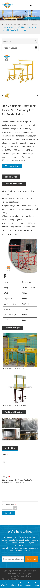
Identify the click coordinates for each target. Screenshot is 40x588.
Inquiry (36, 585)
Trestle (34, 24)
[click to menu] (36, 5)
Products (25, 24)
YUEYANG (15, 579)
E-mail (20, 585)
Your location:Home (12, 24)
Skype (13, 585)
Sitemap (20, 576)
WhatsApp (5, 585)
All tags (28, 576)
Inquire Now (13, 166)
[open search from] (31, 4)
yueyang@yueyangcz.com (15, 160)
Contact (28, 585)
